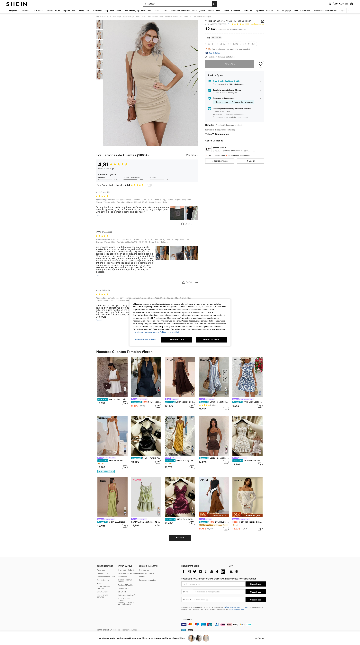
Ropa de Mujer (115, 16)
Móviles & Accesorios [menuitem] (231, 11)
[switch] (149, 185)
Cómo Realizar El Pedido (125, 581)
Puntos (142, 577)
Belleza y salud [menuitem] (198, 11)
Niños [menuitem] (156, 11)
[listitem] (112, 384)
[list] (203, 571)
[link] (335, 3)
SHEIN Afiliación (103, 592)
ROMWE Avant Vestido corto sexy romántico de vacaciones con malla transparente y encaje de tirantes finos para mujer (146, 522)
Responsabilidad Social (106, 577)
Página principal (102, 16)
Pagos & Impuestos (146, 573)
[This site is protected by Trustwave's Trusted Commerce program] (183, 630)
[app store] (231, 573)
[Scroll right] (352, 10)
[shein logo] (16, 4)
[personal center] (329, 4)
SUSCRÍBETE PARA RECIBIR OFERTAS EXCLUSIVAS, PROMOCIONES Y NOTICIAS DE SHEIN (218, 579)
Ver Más (180, 537)
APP (231, 566)
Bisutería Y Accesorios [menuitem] (180, 11)
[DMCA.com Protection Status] (190, 630)
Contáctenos (144, 570)
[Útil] (182, 224)
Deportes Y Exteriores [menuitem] (264, 11)
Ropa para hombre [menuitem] (113, 11)
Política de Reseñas (104, 169)
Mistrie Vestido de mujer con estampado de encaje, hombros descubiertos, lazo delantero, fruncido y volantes (248, 460)
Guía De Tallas (123, 588)
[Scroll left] (348, 10)
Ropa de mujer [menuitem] (53, 11)
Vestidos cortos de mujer (161, 16)
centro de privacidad (236, 609)
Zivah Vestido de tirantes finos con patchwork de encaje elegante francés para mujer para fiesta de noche (180, 402)
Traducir (99, 215)
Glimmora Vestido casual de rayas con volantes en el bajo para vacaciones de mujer (214, 402)
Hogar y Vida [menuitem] (83, 11)
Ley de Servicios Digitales (103, 588)
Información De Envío (126, 570)
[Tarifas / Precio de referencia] (216, 30)
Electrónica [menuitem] (247, 11)
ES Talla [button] (215, 37)
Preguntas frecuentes (147, 580)
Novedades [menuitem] (26, 11)
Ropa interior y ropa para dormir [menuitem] (137, 11)
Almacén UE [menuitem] (39, 11)
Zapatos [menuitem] (164, 11)
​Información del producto (124, 599)
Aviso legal (101, 570)
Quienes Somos (103, 573)
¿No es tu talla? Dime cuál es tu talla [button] (219, 57)
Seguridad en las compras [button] (223, 98)
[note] (106, 471)
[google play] (236, 573)
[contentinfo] (223, 624)
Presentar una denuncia (102, 596)
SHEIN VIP (122, 592)
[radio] (210, 44)
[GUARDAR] (260, 64)
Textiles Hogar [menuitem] (214, 11)
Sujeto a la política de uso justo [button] (225, 93)
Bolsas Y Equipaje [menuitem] (283, 11)
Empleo (100, 584)
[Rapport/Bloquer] (196, 224)
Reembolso (122, 577)
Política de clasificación (127, 595)
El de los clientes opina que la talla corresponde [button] (228, 49)
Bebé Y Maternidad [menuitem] (302, 11)
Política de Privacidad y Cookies (236, 607)
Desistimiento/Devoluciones (129, 573)
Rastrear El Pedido (125, 585)
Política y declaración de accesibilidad (126, 604)
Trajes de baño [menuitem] (68, 11)
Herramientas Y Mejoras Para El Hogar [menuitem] (329, 11)
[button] (346, 4)
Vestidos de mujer (143, 16)
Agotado (230, 63)
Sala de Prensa (103, 580)
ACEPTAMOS (186, 620)
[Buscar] (214, 4)
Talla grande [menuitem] (97, 11)
